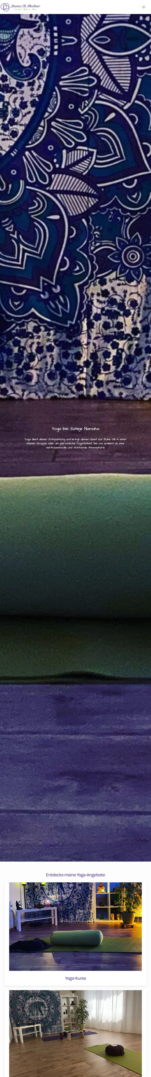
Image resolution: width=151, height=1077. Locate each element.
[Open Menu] (144, 7)
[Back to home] (21, 7)
